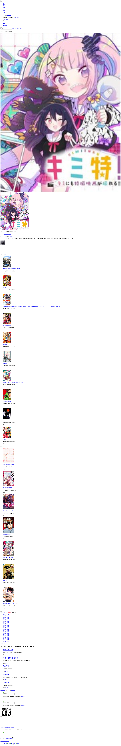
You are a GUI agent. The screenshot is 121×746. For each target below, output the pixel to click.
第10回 (6, 687)
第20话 (6, 635)
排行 (4, 5)
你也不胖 (6, 666)
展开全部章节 (4, 643)
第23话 (6, 631)
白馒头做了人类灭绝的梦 (8, 464)
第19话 (6, 637)
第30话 (6, 622)
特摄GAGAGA (8, 650)
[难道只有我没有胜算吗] (8, 555)
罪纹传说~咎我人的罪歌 (8, 511)
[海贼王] (7, 285)
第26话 (6, 627)
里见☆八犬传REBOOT (8, 487)
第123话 (7, 654)
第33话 (6, 618)
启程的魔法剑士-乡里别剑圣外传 (10, 603)
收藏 (2, 738)
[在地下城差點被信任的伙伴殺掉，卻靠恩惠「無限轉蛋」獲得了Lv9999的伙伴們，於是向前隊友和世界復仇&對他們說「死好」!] (7, 304)
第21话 (6, 634)
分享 (2, 743)
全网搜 (20, 28)
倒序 (18, 612)
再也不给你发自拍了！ (10, 658)
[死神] (7, 418)
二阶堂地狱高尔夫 (7, 534)
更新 (4, 4)
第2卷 (6, 679)
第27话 (6, 626)
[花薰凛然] (7, 361)
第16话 (6, 641)
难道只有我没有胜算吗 (8, 557)
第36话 (9, 612)
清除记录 (9, 15)
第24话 (6, 630)
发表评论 (23, 696)
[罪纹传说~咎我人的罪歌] (8, 509)
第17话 (6, 639)
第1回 (6, 671)
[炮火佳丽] (8, 578)
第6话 (6, 663)
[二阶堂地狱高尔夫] (8, 532)
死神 (4, 420)
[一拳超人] (7, 437)
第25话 (6, 629)
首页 (4, 3)
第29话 (6, 623)
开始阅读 (5, 738)
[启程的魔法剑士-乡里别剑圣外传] (8, 601)
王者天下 (5, 344)
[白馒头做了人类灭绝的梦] (8, 462)
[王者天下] (7, 342)
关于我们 (3, 727)
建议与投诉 (7, 727)
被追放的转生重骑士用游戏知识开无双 (11, 268)
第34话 (6, 617)
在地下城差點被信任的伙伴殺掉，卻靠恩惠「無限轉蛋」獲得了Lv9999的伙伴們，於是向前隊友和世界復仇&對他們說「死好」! (31, 306)
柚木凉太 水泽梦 (7, 234)
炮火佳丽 (5, 580)
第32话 (6, 619)
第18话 (6, 638)
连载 (3, 612)
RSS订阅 (5, 743)
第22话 (6, 633)
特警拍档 (6, 674)
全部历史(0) (5, 19)
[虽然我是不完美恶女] (7, 323)
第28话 (6, 625)
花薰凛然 (5, 363)
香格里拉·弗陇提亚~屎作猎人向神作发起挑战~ (13, 382)
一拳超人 (5, 439)
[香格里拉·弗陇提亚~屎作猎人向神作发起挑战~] (7, 380)
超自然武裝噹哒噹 (7, 401)
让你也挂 (6, 682)
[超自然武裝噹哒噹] (7, 399)
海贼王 (4, 287)
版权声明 (12, 727)
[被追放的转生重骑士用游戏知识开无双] (7, 266)
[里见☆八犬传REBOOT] (8, 485)
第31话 (6, 621)
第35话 (6, 615)
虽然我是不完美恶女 (7, 325)
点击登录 (17, 17)
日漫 (4, 7)
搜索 (13, 28)
